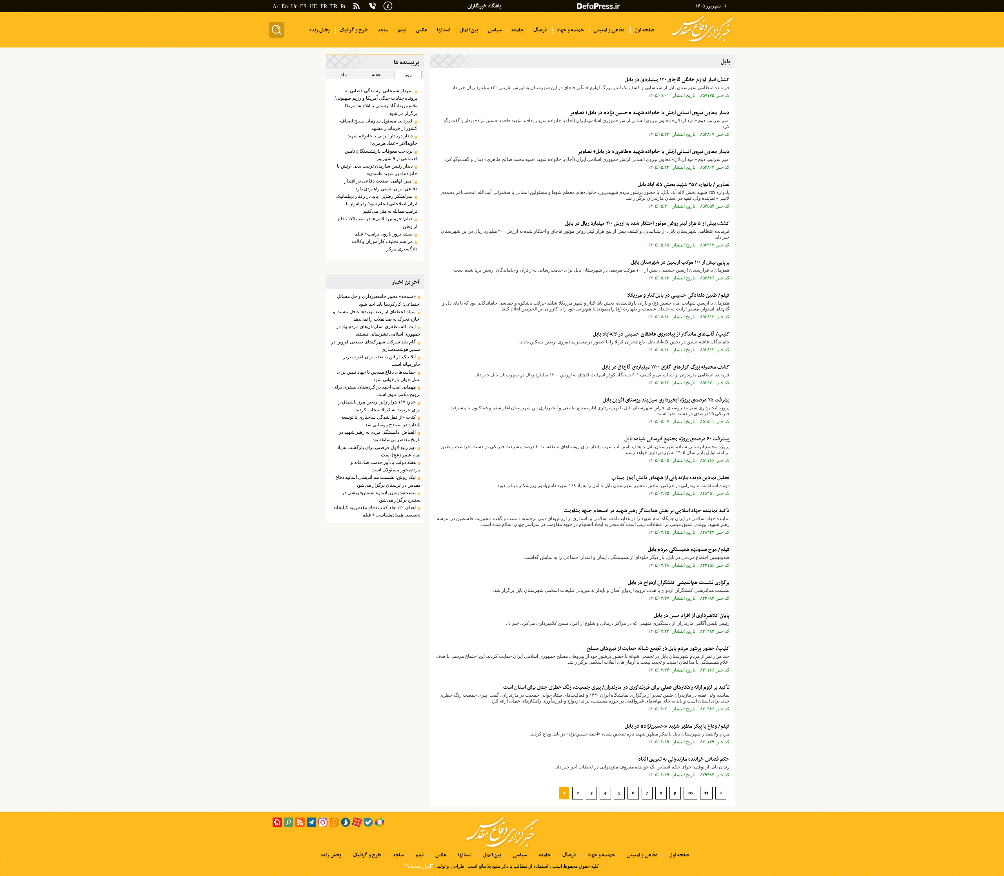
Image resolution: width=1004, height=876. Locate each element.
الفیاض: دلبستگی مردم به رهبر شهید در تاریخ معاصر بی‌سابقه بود (379, 435)
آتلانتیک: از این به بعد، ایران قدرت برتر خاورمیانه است (381, 360)
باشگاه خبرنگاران (484, 6)
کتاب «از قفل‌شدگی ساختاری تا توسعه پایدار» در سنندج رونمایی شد (380, 420)
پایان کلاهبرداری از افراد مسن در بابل (691, 615)
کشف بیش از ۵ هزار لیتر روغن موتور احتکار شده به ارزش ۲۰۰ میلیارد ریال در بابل (647, 223)
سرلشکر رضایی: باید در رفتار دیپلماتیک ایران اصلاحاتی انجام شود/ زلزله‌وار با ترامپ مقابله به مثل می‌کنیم (376, 203)
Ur (294, 6)
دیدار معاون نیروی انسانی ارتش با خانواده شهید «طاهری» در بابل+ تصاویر (653, 151)
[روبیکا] (379, 822)
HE (313, 6)
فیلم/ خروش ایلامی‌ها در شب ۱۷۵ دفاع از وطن (377, 222)
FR (323, 6)
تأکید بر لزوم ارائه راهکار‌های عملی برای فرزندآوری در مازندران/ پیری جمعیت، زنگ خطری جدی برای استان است (616, 687)
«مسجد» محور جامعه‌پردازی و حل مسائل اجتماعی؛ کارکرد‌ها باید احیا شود (378, 300)
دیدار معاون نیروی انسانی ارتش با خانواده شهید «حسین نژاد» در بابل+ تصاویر (649, 112)
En (285, 6)
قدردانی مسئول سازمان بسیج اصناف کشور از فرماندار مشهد (378, 124)
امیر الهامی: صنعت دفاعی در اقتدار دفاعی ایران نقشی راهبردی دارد (380, 184)
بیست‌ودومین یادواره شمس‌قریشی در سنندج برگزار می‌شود (381, 496)
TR (333, 6)
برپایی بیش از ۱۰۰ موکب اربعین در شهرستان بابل (680, 262)
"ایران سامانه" (419, 866)
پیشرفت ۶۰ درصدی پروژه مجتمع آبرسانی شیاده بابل (676, 438)
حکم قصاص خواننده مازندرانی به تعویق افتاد (683, 759)
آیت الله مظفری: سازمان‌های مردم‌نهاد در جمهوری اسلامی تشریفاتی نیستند (378, 330)
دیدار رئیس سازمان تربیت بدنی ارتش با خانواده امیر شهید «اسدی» (377, 169)
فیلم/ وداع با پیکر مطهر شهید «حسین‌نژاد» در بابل (677, 726)
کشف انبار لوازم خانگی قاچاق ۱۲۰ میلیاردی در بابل (677, 79)
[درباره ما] (388, 5)
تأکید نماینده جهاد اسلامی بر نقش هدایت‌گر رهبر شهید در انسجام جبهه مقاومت (646, 510)
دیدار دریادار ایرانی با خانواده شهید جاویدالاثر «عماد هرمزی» (382, 139)
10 (690, 793)
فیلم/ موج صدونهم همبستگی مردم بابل (688, 549)
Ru (343, 6)
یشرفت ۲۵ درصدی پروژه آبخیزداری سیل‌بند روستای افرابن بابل (666, 400)
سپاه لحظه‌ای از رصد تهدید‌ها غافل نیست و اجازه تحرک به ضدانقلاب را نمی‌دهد (376, 315)
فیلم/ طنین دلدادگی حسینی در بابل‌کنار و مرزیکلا (678, 295)
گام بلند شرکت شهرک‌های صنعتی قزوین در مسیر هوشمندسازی (375, 345)
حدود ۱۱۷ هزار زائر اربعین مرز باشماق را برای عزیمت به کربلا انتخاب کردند (378, 405)
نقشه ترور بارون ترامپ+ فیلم (384, 234)
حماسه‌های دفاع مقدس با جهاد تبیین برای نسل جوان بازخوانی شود (378, 375)
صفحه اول (679, 855)
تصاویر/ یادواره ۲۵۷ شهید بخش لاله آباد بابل (683, 184)
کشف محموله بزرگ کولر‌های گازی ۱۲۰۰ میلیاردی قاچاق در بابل (665, 367)
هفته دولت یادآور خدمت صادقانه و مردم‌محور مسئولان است (385, 466)
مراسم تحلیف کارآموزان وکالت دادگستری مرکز (384, 245)
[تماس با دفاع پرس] (372, 5)
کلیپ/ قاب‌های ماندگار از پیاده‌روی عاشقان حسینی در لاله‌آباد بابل (661, 334)
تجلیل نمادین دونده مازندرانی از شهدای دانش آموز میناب (670, 477)
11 (706, 793)
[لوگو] (702, 42)
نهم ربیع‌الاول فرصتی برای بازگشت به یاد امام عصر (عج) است (378, 451)
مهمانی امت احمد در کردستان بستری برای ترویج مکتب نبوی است (376, 390)
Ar (275, 6)
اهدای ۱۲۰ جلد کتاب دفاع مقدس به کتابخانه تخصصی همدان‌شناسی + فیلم (376, 511)
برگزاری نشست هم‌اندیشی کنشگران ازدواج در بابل (678, 582)
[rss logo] (356, 6)
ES (303, 6)
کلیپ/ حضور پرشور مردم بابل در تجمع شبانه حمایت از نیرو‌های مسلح (658, 648)
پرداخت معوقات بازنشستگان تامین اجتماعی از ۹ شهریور (381, 154)
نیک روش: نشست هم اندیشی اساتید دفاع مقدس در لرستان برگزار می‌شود (377, 480)
